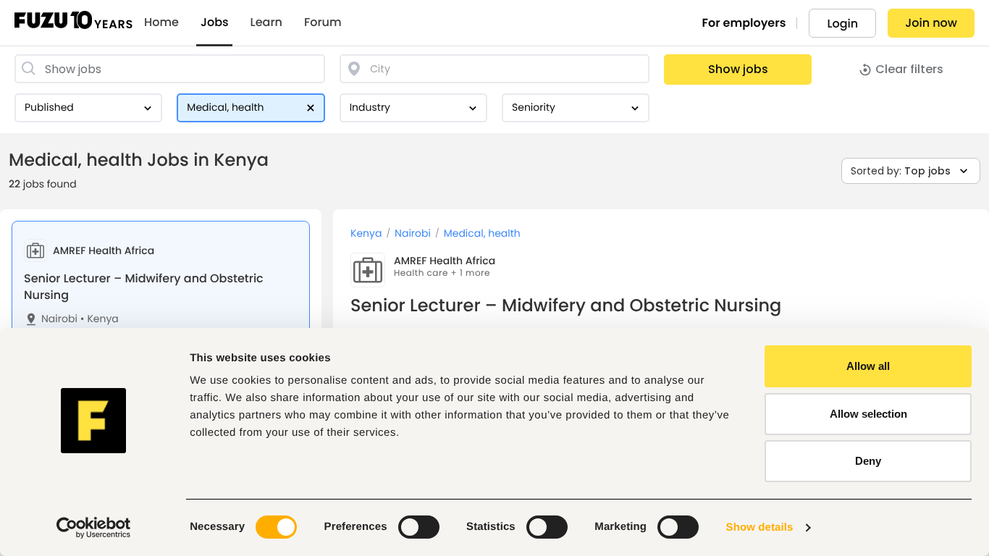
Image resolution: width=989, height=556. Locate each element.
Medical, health (482, 233)
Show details (760, 527)
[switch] (418, 527)
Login (842, 23)
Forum (323, 22)
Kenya (99, 319)
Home (161, 22)
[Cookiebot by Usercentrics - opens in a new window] (93, 528)
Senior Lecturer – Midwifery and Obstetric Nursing (144, 286)
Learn (266, 22)
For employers (744, 22)
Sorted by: (901, 171)
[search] (169, 68)
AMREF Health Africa (444, 260)
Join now (931, 22)
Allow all (868, 366)
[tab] (161, 291)
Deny (868, 461)
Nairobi (59, 319)
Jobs (215, 22)
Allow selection (868, 414)
